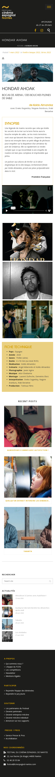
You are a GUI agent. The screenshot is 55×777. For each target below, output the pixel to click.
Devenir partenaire (14, 711)
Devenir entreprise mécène (17, 714)
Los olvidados (21, 632)
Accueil (20, 46)
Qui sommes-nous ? (14, 663)
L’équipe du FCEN (13, 666)
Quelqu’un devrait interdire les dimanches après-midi (28, 501)
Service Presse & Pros (15, 735)
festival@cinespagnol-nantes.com (21, 764)
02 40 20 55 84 (13, 760)
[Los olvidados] (7, 636)
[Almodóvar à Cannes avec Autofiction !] (28, 426)
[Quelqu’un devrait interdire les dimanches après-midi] (28, 477)
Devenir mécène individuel (17, 717)
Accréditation (11, 738)
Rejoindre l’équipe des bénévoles (20, 690)
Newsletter (10, 673)
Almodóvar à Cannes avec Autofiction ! (28, 450)
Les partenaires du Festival (17, 708)
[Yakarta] (28, 527)
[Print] (4, 58)
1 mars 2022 (14, 52)
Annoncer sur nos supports (17, 720)
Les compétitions (13, 670)
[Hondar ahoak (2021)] (27, 319)
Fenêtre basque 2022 (31, 52)
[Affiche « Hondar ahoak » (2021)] (27, 242)
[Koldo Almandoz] (27, 281)
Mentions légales (13, 676)
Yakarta (28, 551)
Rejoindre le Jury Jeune (15, 694)
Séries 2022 (46, 52)
